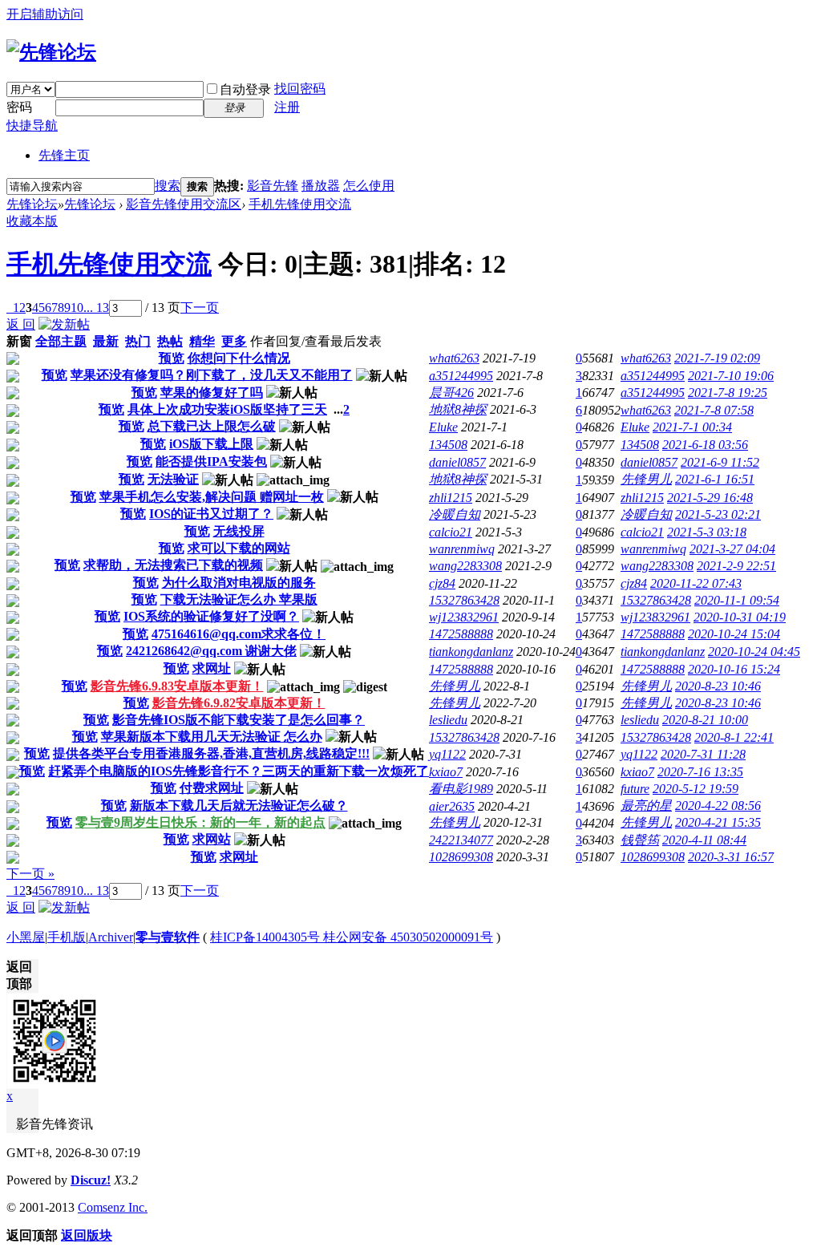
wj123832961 (464, 617)
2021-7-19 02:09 (717, 358)
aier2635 (452, 806)
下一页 (199, 307)
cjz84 (442, 583)
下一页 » (30, 874)
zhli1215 (450, 497)
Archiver (110, 937)
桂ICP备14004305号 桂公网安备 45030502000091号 (351, 937)
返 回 (20, 324)
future (635, 789)
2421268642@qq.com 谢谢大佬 (211, 651)
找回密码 (300, 88)
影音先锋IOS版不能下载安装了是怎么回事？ (238, 720)
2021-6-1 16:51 (714, 479)
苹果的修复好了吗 (211, 392)
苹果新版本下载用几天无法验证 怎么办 (211, 736)
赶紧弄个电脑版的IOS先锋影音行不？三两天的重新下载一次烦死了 (238, 771)
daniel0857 (457, 462)
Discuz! (91, 1180)
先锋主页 (64, 155)
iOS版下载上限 (211, 444)
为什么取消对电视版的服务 (239, 582)
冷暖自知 (454, 514)
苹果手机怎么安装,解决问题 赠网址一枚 (211, 497)
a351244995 (461, 376)
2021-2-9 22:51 (736, 566)
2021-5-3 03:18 (706, 532)
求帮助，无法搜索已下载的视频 (173, 565)
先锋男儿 (646, 479)
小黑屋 (25, 937)
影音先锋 (272, 185)
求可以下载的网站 (239, 548)
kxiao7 (446, 772)
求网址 (211, 668)
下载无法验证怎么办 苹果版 (238, 599)
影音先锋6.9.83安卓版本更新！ (177, 686)
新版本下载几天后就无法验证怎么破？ (239, 805)
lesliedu (448, 720)
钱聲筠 (640, 840)
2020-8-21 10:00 (705, 720)
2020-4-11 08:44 (704, 840)
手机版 (66, 937)
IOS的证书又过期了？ (211, 513)
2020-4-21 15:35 (718, 822)
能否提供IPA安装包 (211, 461)
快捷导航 (32, 125)
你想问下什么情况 (239, 358)
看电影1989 (461, 789)
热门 (138, 341)
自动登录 (245, 89)
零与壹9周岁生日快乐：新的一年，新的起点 (200, 822)
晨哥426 (451, 392)
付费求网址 (212, 788)
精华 (202, 341)
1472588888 (461, 634)
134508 (448, 444)
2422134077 (461, 840)
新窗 (19, 341)
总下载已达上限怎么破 (212, 426)
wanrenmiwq (462, 549)
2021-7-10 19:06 (731, 376)
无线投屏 (239, 531)
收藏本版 (32, 221)
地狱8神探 (458, 409)
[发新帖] (64, 324)
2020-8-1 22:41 (734, 737)
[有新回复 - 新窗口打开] (12, 360)
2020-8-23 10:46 (718, 686)
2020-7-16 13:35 (700, 772)
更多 (234, 341)
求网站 (211, 839)
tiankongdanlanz (471, 651)
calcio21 (450, 532)
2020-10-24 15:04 (734, 634)
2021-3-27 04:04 (732, 549)
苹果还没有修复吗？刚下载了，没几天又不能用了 (212, 375)
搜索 (167, 185)
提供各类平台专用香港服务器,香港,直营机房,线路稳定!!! (211, 753)
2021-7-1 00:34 (692, 427)
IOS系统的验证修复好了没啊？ (211, 616)
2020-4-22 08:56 (718, 805)
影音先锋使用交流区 (183, 204)
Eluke (443, 427)
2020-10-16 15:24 (734, 669)
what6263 (454, 358)
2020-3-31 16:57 (731, 857)
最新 (106, 341)
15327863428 (464, 600)
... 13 (96, 307)
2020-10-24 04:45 (754, 651)
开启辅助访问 (44, 14)
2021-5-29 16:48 (710, 497)
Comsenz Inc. (113, 1207)
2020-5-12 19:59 (695, 789)
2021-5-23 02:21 (718, 514)
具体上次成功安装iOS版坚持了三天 (227, 409)
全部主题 (61, 341)
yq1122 (447, 754)
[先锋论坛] (51, 52)
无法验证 (173, 479)
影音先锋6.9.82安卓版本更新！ (239, 703)
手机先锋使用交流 (300, 204)
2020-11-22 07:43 (696, 583)
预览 (171, 358)
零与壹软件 (167, 937)
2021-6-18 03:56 (705, 444)
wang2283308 (465, 566)
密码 (19, 107)
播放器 (320, 185)
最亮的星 (646, 805)
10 (77, 307)
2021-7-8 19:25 (727, 392)
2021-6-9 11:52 (720, 462)
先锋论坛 (32, 204)
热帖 (170, 341)
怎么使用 (368, 185)
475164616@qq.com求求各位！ (239, 634)
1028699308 (461, 857)
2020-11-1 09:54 (736, 600)
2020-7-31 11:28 (703, 754)
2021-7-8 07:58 (714, 410)
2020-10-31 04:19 (740, 617)
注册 (287, 107)
